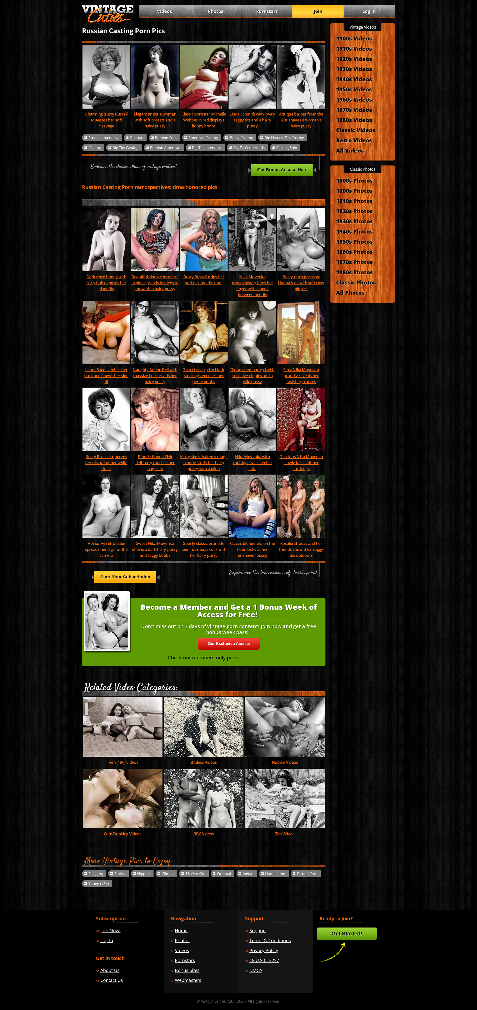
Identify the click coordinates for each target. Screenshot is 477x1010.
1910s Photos (354, 200)
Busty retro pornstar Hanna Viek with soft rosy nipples (301, 282)
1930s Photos (354, 221)
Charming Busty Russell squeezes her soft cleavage (106, 120)
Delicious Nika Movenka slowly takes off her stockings (301, 462)
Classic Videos (355, 130)
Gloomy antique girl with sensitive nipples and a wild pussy (252, 375)
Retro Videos (354, 140)
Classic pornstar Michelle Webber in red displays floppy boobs (203, 120)
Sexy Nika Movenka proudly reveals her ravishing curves (301, 375)
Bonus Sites (187, 970)
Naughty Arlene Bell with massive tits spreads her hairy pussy (155, 375)
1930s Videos (354, 69)
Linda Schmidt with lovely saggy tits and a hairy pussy (252, 120)
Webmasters (188, 980)
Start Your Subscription (125, 576)
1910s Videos (354, 48)
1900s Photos (354, 190)
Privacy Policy (263, 950)
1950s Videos (354, 89)
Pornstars (267, 11)
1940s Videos (354, 79)
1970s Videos (354, 109)
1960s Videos (354, 99)
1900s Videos (354, 38)
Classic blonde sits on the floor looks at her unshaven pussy (252, 549)
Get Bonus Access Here (282, 169)
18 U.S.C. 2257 (264, 960)
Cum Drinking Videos (122, 834)
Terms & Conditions (270, 940)
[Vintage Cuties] (108, 22)
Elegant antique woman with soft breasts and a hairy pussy (155, 120)
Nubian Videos (285, 762)
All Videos (350, 150)
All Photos (350, 292)
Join (318, 11)
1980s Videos (354, 119)
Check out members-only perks (204, 657)
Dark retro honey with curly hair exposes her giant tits (106, 282)
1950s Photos (354, 241)
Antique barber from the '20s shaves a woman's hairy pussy (301, 120)
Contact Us (111, 980)
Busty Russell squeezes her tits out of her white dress (106, 462)
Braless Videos (204, 762)
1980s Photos (354, 272)
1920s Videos (354, 58)
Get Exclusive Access (229, 643)
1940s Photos (354, 231)
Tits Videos (285, 834)
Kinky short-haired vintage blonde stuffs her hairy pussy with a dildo (204, 462)
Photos (215, 11)
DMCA (255, 970)
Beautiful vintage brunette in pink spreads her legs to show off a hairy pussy (155, 282)
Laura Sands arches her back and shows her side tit (106, 375)
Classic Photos (356, 282)
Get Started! (346, 933)
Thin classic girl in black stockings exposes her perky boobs (203, 375)
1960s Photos (354, 251)
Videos (164, 11)
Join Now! (110, 930)
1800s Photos (354, 180)
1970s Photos (354, 262)
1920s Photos (354, 211)
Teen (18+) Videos (122, 762)
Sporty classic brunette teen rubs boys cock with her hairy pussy (203, 549)
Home (181, 930)
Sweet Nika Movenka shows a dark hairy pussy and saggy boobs (155, 549)
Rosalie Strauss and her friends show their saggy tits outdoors (301, 549)
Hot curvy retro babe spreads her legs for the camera (106, 549)
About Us (109, 970)
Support (257, 930)
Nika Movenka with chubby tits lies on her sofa (252, 462)
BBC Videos (204, 834)
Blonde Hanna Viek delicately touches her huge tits (155, 462)
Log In (369, 11)
